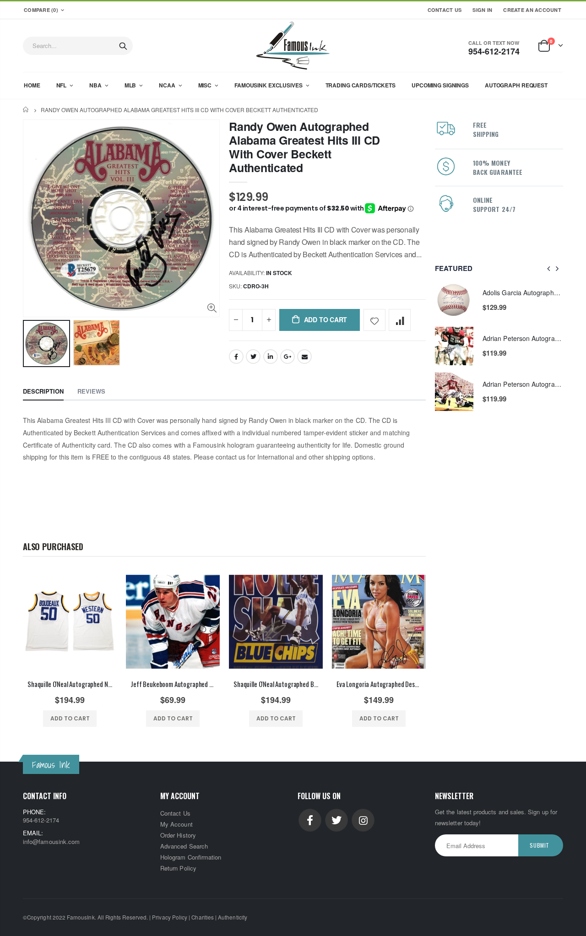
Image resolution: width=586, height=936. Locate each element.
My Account (176, 824)
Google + (287, 356)
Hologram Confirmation (190, 857)
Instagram (363, 820)
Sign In (482, 9)
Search (123, 46)
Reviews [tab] (91, 391)
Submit (539, 845)
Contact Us (445, 9)
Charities (202, 917)
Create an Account (532, 9)
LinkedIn (270, 356)
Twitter (253, 356)
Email (304, 356)
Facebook (236, 356)
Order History (178, 835)
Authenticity (232, 917)
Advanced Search (184, 846)
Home (26, 109)
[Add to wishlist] (374, 320)
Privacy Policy (169, 917)
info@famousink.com (51, 841)
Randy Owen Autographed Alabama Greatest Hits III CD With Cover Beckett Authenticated (304, 147)
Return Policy (178, 868)
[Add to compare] (400, 320)
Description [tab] (43, 391)
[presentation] (549, 268)
